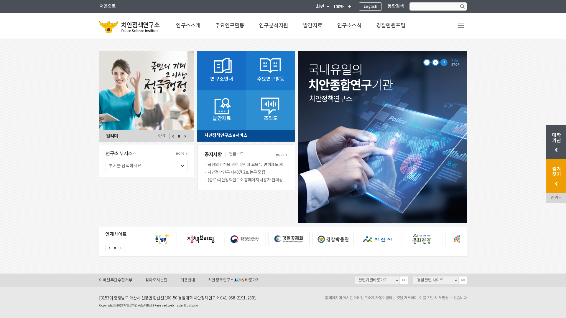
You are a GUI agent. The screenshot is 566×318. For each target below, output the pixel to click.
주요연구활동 (229, 26)
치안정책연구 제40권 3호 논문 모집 (236, 172)
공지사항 (213, 155)
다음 (185, 136)
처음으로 (108, 6)
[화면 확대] (349, 6)
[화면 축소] (328, 6)
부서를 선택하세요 (125, 165)
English (370, 6)
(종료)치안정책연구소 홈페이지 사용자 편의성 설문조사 (248, 180)
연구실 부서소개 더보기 (182, 153)
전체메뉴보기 (461, 26)
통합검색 (396, 6)
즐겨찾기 (556, 172)
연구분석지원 (273, 26)
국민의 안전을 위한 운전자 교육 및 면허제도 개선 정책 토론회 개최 (248, 165)
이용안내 (187, 280)
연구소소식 (349, 26)
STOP (455, 65)
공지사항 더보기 (282, 154)
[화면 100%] (338, 6)
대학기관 (557, 138)
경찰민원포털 (390, 26)
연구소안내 (221, 79)
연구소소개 (188, 26)
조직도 (271, 119)
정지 (179, 136)
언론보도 (236, 154)
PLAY (454, 60)
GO (404, 280)
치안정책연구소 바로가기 (234, 280)
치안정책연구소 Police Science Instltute (130, 27)
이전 (173, 136)
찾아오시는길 (156, 280)
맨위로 (556, 198)
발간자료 (313, 26)
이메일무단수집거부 (115, 280)
